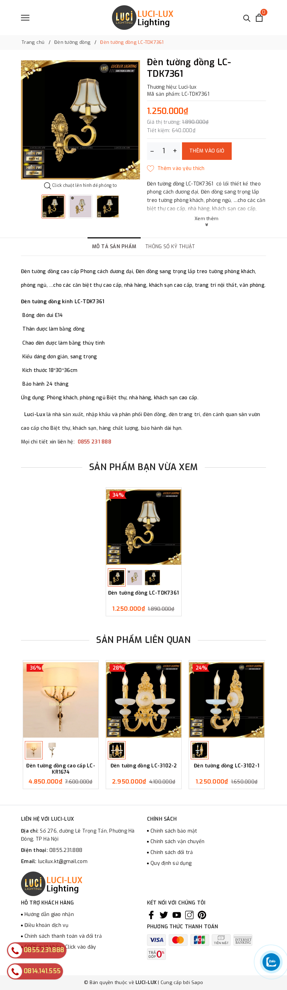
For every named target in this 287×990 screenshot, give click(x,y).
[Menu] (25, 18)
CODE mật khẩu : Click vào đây (60, 947)
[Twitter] (164, 914)
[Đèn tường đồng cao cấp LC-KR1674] (60, 699)
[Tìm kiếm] (247, 17)
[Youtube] (177, 914)
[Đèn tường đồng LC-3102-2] (143, 699)
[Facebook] (151, 914)
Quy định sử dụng (170, 863)
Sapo (197, 982)
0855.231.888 (65, 850)
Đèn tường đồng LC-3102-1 (226, 766)
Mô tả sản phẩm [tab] (114, 246)
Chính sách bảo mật (173, 831)
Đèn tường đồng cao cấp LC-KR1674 (60, 769)
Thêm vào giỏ (206, 151)
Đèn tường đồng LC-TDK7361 (143, 593)
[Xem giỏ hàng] (259, 18)
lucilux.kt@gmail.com (63, 861)
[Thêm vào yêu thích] (176, 168)
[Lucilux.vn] (142, 17)
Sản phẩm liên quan (143, 640)
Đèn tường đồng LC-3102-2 (144, 766)
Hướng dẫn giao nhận (49, 914)
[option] (80, 119)
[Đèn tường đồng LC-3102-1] (226, 699)
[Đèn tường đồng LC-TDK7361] (143, 527)
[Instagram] (189, 914)
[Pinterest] (202, 914)
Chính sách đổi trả (171, 852)
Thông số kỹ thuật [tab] (170, 246)
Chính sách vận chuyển (177, 841)
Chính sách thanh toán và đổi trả (63, 936)
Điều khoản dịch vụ (46, 925)
